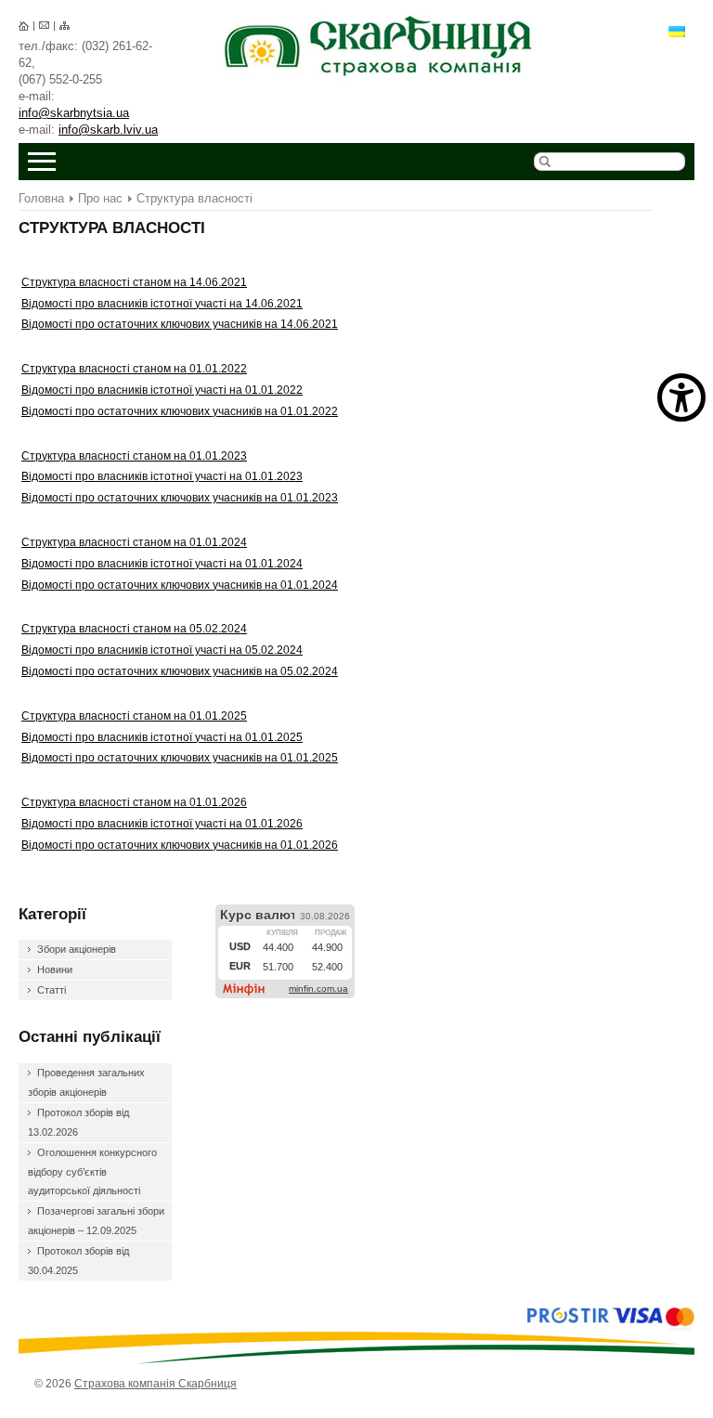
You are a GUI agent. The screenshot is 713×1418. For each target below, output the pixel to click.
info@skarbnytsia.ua (74, 113)
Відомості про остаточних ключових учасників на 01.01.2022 (179, 411)
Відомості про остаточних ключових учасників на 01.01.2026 (179, 845)
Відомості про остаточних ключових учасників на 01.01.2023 (179, 497)
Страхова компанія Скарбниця (380, 46)
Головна (41, 198)
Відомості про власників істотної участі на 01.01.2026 (162, 823)
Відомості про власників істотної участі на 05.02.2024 (162, 650)
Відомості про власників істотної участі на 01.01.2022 (162, 390)
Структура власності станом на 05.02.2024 (134, 628)
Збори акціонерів (76, 949)
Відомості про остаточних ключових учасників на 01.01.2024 (179, 585)
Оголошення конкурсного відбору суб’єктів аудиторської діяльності (92, 1172)
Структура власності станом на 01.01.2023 (134, 455)
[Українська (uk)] (676, 30)
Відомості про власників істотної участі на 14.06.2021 (162, 303)
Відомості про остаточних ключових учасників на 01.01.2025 (179, 757)
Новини (54, 969)
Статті (51, 989)
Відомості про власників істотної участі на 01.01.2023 (162, 476)
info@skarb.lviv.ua (108, 130)
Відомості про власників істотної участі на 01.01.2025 (162, 737)
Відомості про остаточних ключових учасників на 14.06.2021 (179, 324)
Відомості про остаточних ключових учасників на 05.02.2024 (179, 671)
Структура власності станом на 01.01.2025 (134, 715)
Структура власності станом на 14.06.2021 (134, 282)
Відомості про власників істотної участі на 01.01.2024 (162, 563)
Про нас (100, 198)
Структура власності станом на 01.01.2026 (134, 802)
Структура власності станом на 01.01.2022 (134, 368)
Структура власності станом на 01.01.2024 (134, 542)
